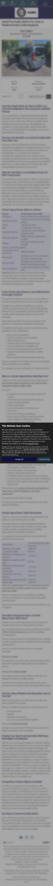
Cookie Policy (32, 444)
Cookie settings (44, 459)
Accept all (19, 459)
